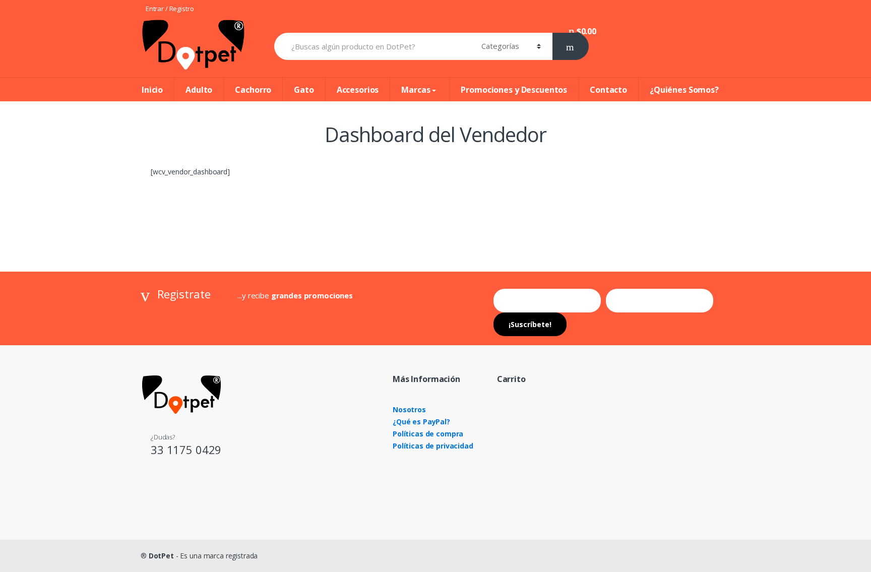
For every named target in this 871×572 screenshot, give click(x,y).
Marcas (415, 89)
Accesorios (358, 89)
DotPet (161, 555)
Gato (304, 89)
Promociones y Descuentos (514, 89)
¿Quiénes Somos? (684, 89)
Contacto (608, 89)
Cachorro (253, 89)
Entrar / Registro (170, 8)
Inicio (152, 89)
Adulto (198, 89)
